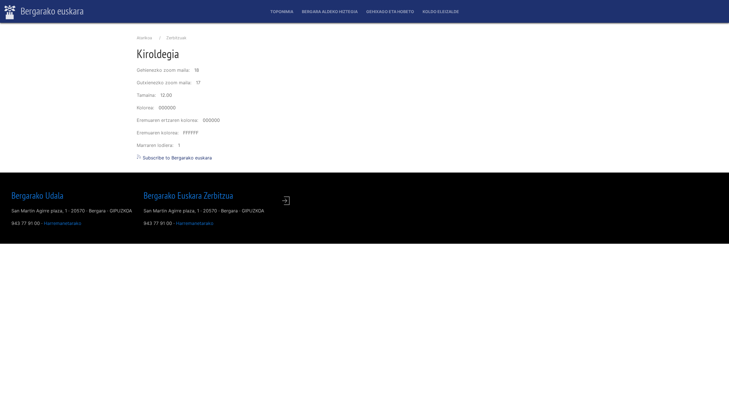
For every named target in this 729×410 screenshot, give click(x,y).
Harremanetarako (62, 223)
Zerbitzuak (176, 37)
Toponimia (281, 11)
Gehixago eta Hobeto (390, 11)
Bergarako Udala (37, 195)
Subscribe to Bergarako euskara (176, 158)
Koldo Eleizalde (441, 11)
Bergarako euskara (51, 10)
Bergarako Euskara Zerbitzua (188, 195)
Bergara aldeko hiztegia (330, 11)
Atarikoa (144, 37)
